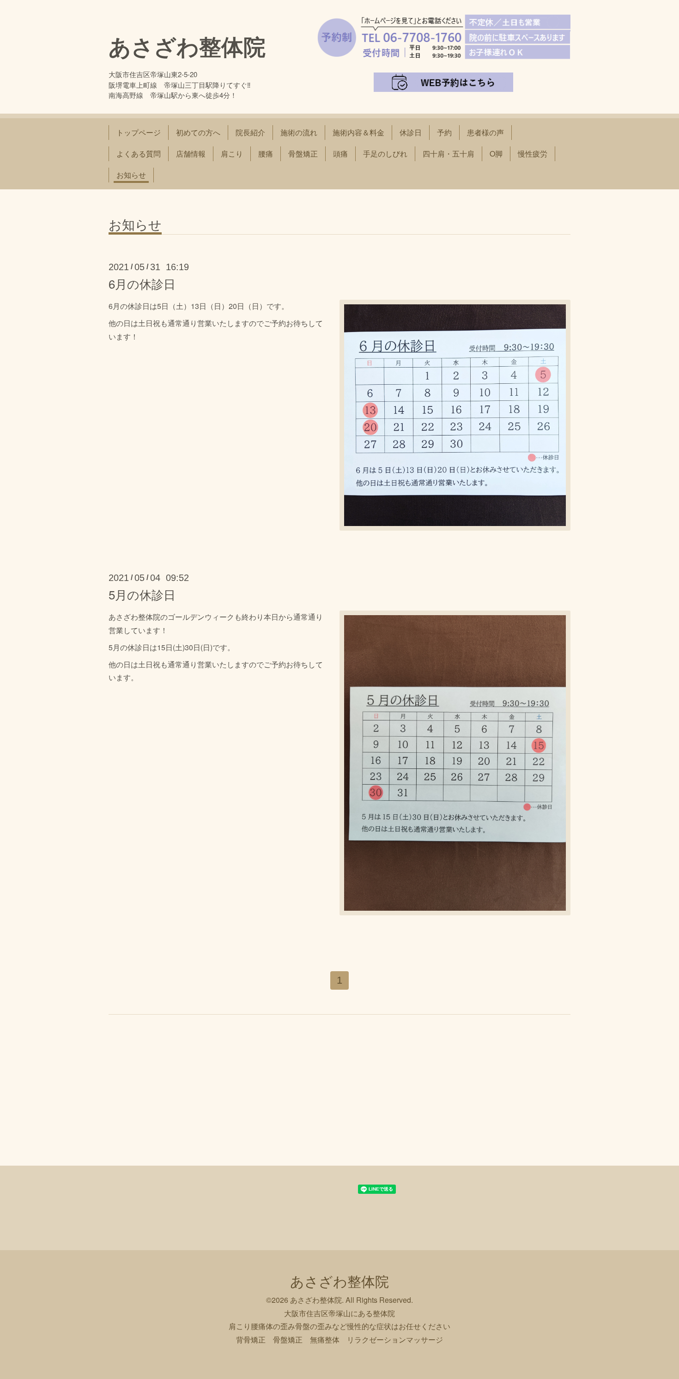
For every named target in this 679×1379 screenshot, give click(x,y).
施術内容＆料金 (358, 132)
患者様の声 (485, 132)
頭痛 (340, 153)
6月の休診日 (142, 283)
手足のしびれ (385, 153)
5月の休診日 (142, 594)
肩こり (232, 153)
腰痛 (265, 153)
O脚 (496, 153)
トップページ (138, 132)
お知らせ (131, 174)
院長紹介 (250, 132)
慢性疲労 (532, 153)
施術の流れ (298, 132)
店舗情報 (191, 153)
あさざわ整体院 (187, 46)
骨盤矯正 (303, 153)
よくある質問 (138, 153)
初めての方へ (198, 132)
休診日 (411, 132)
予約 (444, 132)
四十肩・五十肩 (448, 153)
